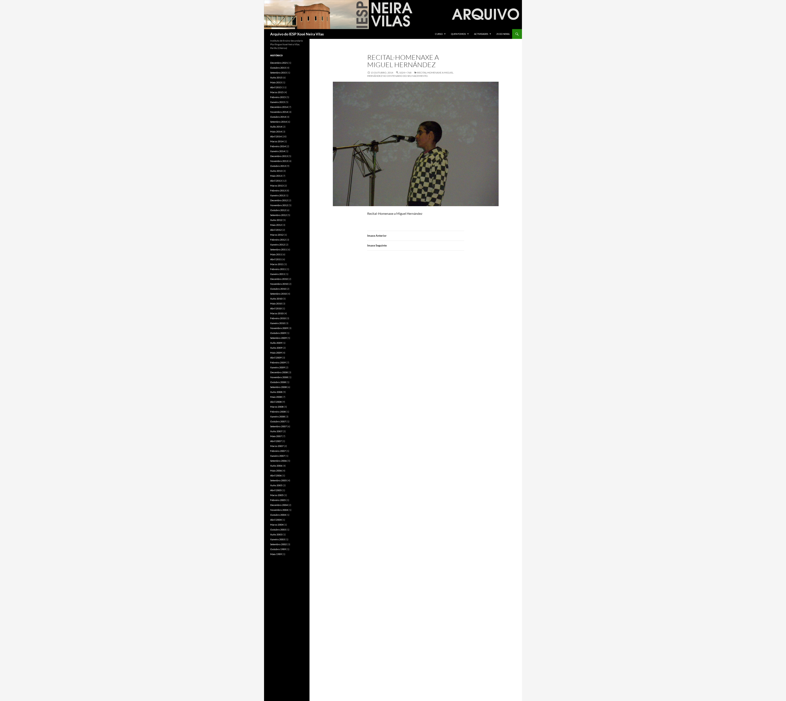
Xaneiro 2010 (277, 323)
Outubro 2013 (278, 165)
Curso (439, 34)
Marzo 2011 (276, 264)
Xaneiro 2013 (277, 195)
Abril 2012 (276, 229)
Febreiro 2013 (278, 190)
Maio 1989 (276, 554)
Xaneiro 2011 (277, 274)
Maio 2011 (276, 254)
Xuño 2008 (276, 391)
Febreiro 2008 (278, 411)
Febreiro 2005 (278, 500)
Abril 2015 (276, 87)
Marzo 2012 (276, 234)
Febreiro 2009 (278, 362)
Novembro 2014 (279, 111)
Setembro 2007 (278, 426)
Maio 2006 (276, 470)
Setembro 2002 (278, 544)
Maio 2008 (276, 396)
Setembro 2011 (278, 249)
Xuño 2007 (276, 431)
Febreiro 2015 (278, 97)
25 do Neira (502, 34)
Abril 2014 (276, 136)
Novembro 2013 (279, 161)
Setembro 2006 (278, 460)
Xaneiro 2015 (277, 102)
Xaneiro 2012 (277, 244)
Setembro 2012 (278, 215)
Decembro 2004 (279, 505)
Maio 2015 (276, 82)
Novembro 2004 (279, 509)
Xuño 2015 (276, 77)
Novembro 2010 (279, 283)
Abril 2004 (276, 519)
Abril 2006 (276, 475)
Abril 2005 (276, 490)
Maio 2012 (276, 224)
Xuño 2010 (276, 298)
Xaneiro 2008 (277, 416)
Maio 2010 (276, 303)
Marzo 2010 (276, 313)
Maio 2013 (276, 175)
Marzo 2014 (276, 141)
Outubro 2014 (278, 116)
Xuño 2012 (276, 220)
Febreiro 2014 (278, 146)
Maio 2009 (276, 352)
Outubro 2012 (278, 210)
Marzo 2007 (276, 446)
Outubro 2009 (278, 333)
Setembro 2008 (278, 387)
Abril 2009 (276, 357)
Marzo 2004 (276, 524)
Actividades (481, 34)
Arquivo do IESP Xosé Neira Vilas (297, 34)
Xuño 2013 (276, 170)
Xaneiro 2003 (277, 539)
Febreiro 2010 (278, 318)
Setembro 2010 (278, 293)
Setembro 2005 (278, 480)
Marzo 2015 (276, 92)
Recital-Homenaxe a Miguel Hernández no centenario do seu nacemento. (410, 74)
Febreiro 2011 (278, 269)
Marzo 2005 (276, 495)
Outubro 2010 (278, 288)
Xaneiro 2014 (277, 151)
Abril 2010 (276, 308)
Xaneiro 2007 (277, 455)
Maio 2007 (276, 436)
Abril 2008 (276, 401)
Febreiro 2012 (278, 239)
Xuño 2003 (276, 534)
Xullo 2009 (276, 342)
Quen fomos (458, 34)
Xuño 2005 (276, 485)
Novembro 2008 (279, 377)
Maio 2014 (276, 131)
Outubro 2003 (278, 529)
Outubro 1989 (278, 549)
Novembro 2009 (279, 328)
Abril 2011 (276, 259)
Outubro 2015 (278, 67)
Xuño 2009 (276, 347)
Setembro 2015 (278, 72)
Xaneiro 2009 (277, 367)
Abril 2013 (276, 180)
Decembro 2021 (279, 62)
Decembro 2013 (279, 156)
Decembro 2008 (279, 372)
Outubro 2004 (278, 514)
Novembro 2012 (279, 205)
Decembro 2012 (279, 200)
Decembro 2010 (279, 278)
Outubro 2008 (278, 382)
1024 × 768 (405, 72)
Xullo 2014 (276, 126)
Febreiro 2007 (278, 450)
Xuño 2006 (276, 465)
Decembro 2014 (279, 107)
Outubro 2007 (278, 421)
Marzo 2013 (276, 185)
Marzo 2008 (276, 406)
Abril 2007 (276, 441)
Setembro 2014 (278, 121)
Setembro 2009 (278, 337)
